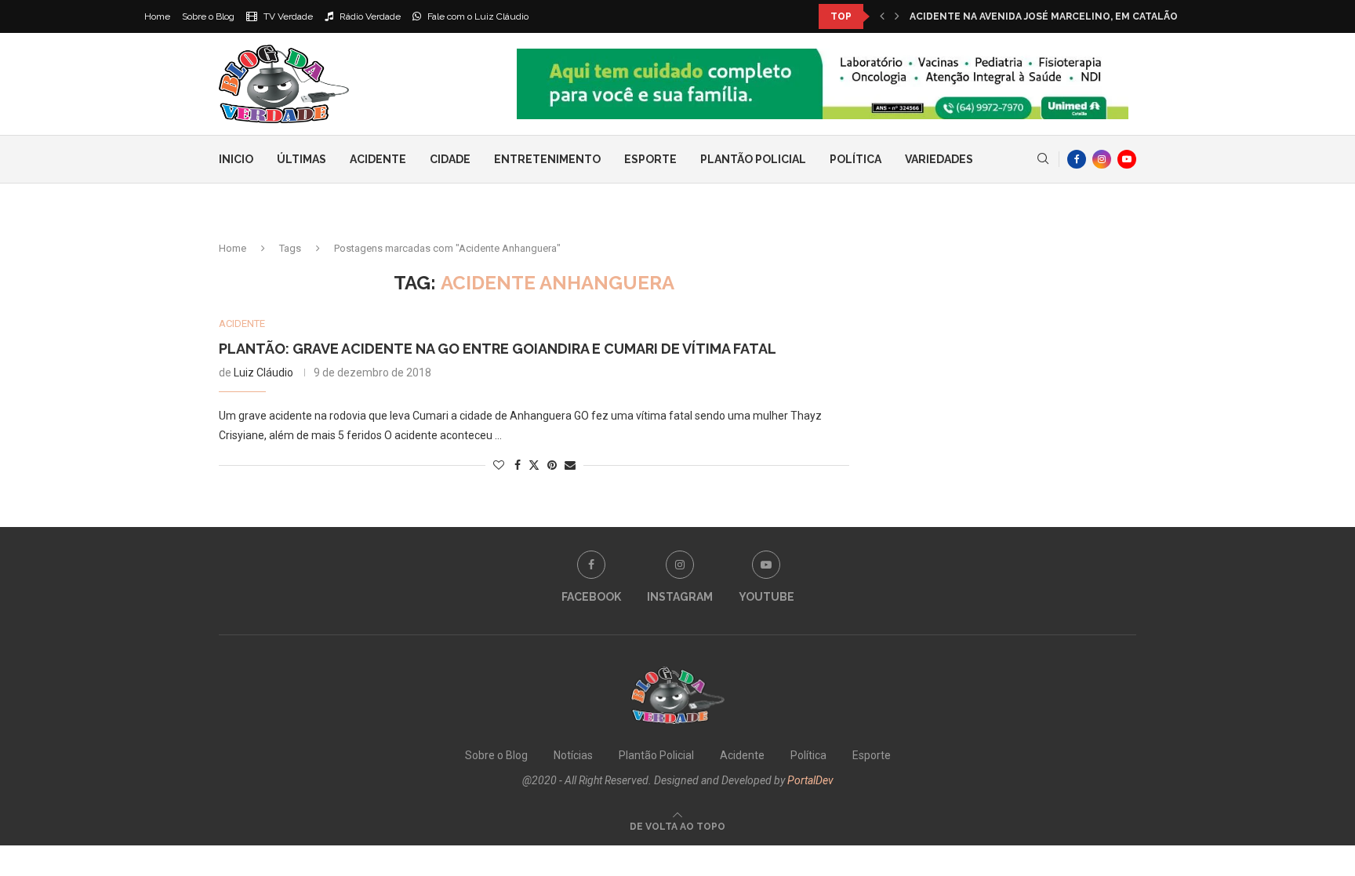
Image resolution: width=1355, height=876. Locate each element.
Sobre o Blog (208, 16)
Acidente (378, 159)
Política (855, 159)
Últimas (301, 159)
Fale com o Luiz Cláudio (477, 16)
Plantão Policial (753, 159)
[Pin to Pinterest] (552, 465)
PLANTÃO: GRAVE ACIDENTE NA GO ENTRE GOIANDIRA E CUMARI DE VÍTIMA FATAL (497, 348)
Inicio (236, 159)
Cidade (450, 159)
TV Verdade (287, 16)
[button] (882, 16)
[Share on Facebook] (517, 465)
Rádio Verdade (369, 16)
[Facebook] (1076, 159)
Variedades (939, 159)
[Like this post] (498, 465)
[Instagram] (1101, 159)
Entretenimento (547, 159)
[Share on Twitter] (534, 464)
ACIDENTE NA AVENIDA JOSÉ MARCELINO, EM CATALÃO (1044, 16)
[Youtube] (1126, 159)
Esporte (650, 159)
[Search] (1043, 159)
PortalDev (810, 780)
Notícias (573, 755)
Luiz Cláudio (263, 372)
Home (157, 16)
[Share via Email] (570, 465)
